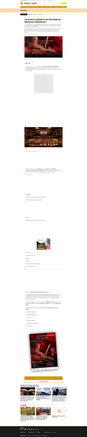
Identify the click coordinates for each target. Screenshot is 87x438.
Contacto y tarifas (31, 432)
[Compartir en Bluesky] (29, 63)
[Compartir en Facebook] (26, 63)
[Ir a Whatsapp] (34, 429)
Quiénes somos (23, 432)
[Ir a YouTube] (29, 429)
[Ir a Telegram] (36, 429)
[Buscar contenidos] (59, 3)
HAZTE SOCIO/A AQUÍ (43, 381)
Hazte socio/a (64, 3)
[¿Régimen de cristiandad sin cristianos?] (59, 411)
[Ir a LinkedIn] (27, 429)
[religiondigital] (23, 435)
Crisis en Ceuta (44, 0)
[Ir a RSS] (38, 429)
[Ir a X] (23, 429)
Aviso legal (38, 432)
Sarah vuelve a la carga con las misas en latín (35, 14)
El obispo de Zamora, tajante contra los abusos (34, 0)
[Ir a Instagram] (25, 429)
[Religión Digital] (28, 3)
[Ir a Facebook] (21, 429)
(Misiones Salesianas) (30, 66)
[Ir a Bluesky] (31, 429)
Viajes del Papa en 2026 (50, 0)
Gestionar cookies (44, 435)
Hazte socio (54, 432)
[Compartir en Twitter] (27, 63)
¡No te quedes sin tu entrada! (30, 34)
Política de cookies (47, 432)
